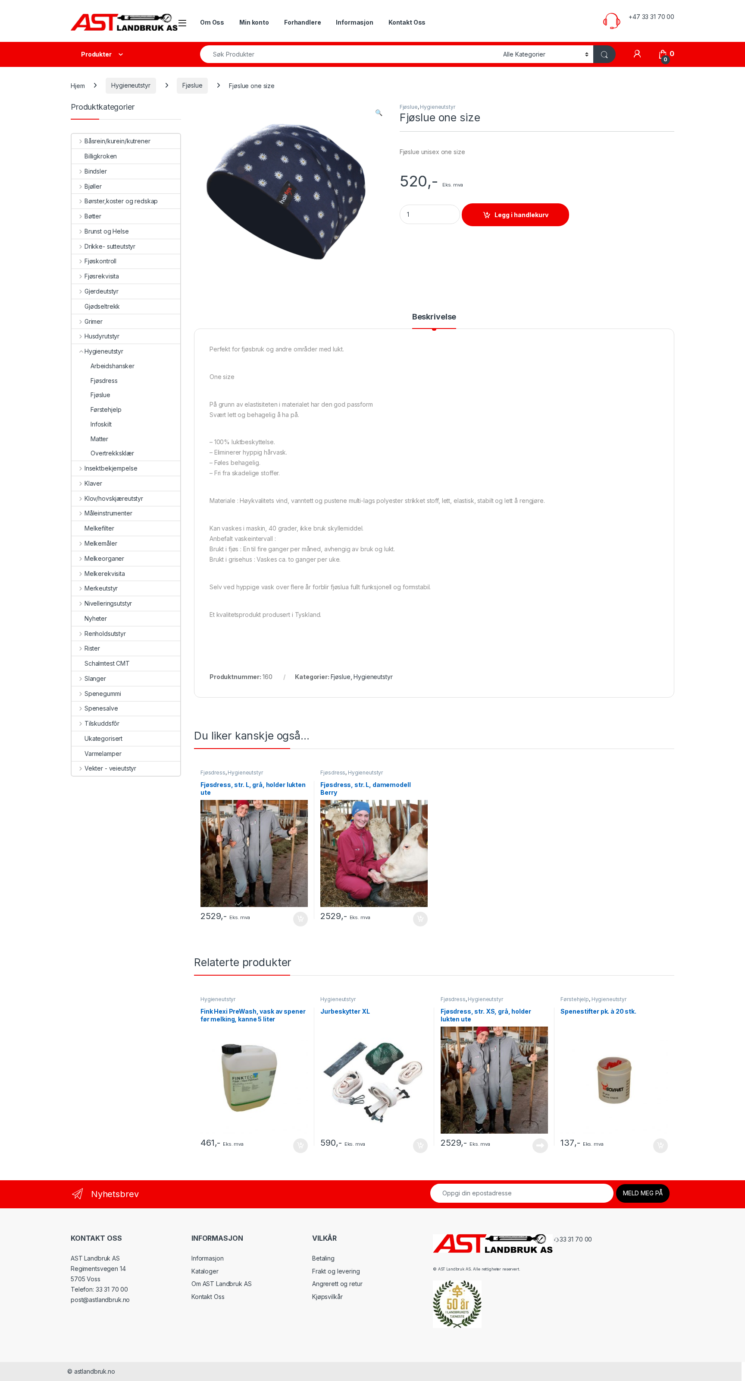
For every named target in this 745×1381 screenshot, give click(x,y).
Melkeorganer (104, 558)
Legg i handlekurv (521, 214)
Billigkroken (101, 156)
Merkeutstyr (101, 588)
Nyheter (96, 618)
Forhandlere (302, 22)
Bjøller (93, 186)
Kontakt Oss (407, 22)
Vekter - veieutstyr (110, 768)
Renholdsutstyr (105, 633)
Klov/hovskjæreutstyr (114, 498)
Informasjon (354, 22)
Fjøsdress (212, 772)
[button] (378, 112)
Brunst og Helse (107, 231)
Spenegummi (103, 693)
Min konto (254, 22)
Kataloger (205, 1271)
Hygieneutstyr (130, 85)
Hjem (78, 85)
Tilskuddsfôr (102, 723)
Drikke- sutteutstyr (110, 246)
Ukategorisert (103, 738)
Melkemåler (101, 543)
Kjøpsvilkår (327, 1296)
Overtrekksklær (112, 453)
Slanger (95, 678)
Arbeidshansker (113, 366)
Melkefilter (99, 528)
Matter (99, 438)
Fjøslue (192, 85)
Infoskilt (101, 424)
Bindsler (96, 171)
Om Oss (212, 22)
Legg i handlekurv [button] (292, 919)
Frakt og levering (336, 1271)
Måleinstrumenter (108, 513)
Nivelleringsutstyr (108, 603)
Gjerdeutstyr (102, 291)
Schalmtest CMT (107, 663)
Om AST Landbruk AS (221, 1283)
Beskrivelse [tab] (434, 317)
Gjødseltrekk (102, 306)
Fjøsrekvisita (102, 276)
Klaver (93, 483)
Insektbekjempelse (111, 468)
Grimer (94, 321)
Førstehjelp (574, 999)
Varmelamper (103, 753)
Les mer (540, 1145)
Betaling (323, 1258)
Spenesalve (101, 708)
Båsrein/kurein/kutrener (117, 141)
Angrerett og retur (337, 1283)
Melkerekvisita (105, 573)
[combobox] (349, 54)
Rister (92, 648)
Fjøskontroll (100, 261)
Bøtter (93, 216)
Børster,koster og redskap (121, 201)
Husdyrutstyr (102, 336)
